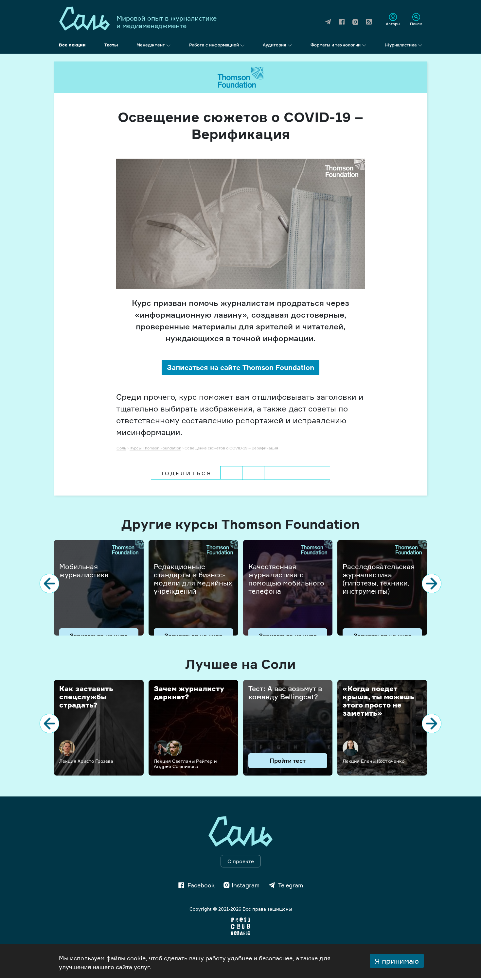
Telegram (290, 885)
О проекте (240, 861)
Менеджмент (150, 44)
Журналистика (401, 44)
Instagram (245, 885)
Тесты (111, 44)
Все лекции (72, 44)
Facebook (201, 885)
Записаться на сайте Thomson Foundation (240, 367)
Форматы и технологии (336, 44)
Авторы (393, 23)
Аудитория (274, 44)
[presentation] (49, 583)
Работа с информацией (214, 44)
